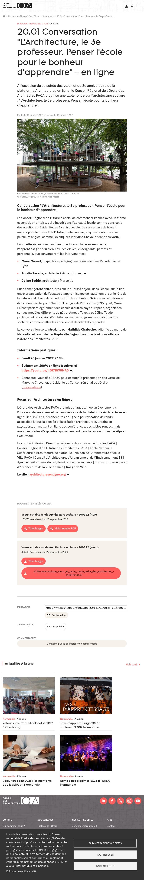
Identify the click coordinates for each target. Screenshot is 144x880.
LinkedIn (103, 800)
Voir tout (131, 664)
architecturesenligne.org (47, 474)
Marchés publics (55, 626)
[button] (138, 6)
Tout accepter (105, 866)
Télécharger (35, 528)
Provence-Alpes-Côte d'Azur (24, 16)
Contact (111, 825)
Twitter (120, 800)
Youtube (137, 800)
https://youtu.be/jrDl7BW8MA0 (45, 370)
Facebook (112, 800)
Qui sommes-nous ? (14, 825)
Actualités (48, 16)
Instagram (129, 800)
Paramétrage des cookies (105, 843)
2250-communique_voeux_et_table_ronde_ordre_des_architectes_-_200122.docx (73, 573)
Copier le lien (59, 615)
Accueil (4, 16)
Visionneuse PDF (65, 528)
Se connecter (126, 6)
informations (32, 387)
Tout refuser (105, 854)
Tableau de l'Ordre (47, 825)
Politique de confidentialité (21, 871)
